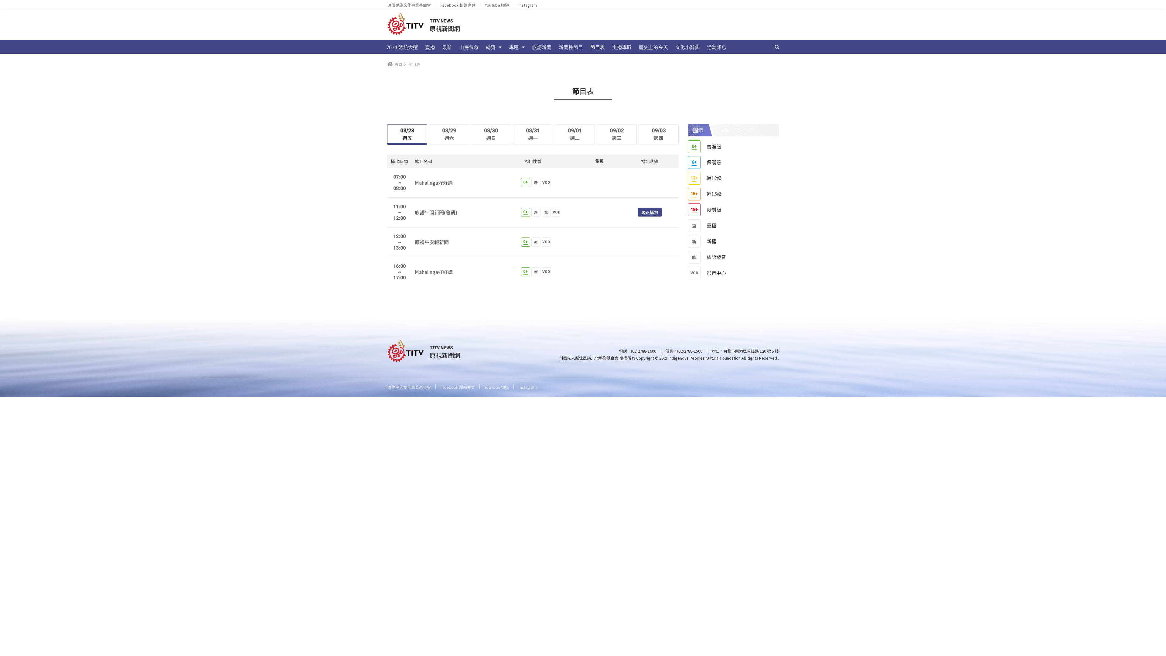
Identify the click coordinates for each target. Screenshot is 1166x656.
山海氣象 (469, 47)
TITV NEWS (441, 21)
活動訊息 (716, 47)
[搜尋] (777, 47)
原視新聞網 (445, 28)
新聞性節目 (571, 47)
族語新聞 (541, 47)
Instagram (528, 5)
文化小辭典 (687, 47)
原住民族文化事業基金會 (409, 5)
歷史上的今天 (653, 47)
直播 (430, 47)
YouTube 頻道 (497, 5)
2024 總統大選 (402, 47)
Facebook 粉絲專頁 (458, 5)
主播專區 (622, 47)
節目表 (597, 47)
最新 (447, 47)
